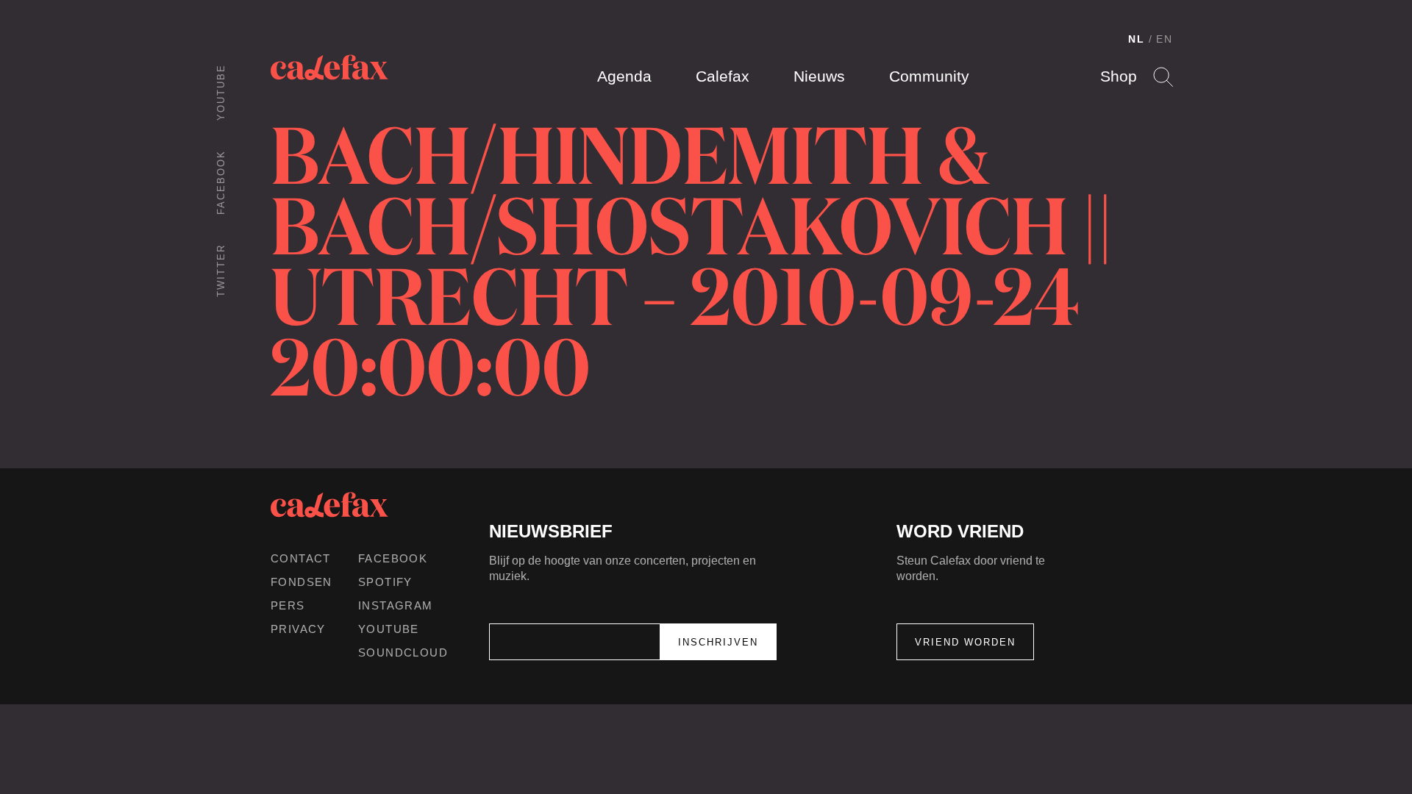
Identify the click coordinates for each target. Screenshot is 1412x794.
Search (1163, 77)
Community (929, 76)
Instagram (395, 605)
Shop (1118, 76)
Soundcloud (403, 652)
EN (1164, 39)
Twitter (221, 270)
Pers (288, 605)
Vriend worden (965, 642)
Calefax (722, 76)
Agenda (624, 76)
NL (1136, 39)
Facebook (221, 182)
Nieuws (819, 76)
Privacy (298, 629)
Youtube (221, 92)
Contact (301, 558)
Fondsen (301, 582)
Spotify (385, 582)
